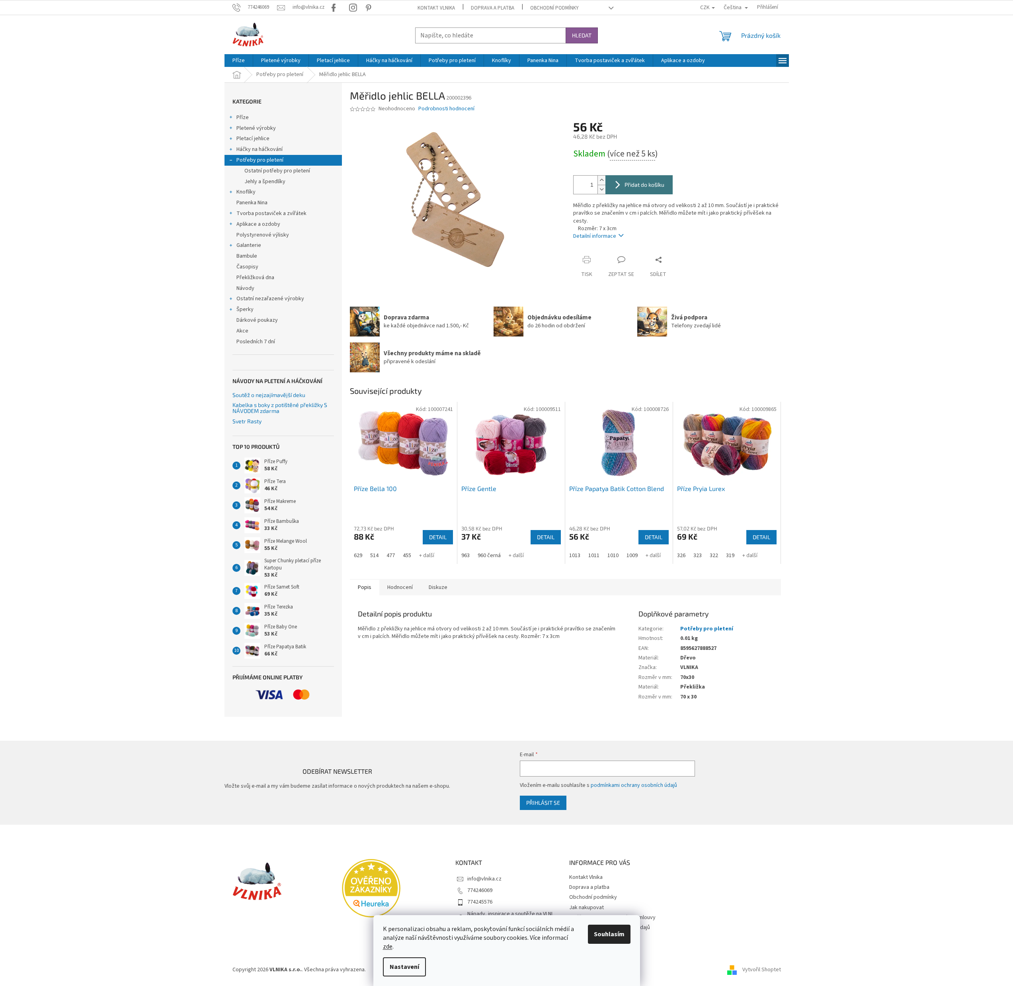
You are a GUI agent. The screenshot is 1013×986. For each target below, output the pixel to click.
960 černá (489, 556)
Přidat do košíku (644, 184)
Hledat (581, 35)
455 (407, 556)
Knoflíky (246, 192)
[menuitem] (238, 60)
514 (374, 556)
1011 (593, 556)
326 (681, 556)
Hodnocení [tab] (400, 587)
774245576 (479, 902)
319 (730, 556)
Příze (242, 117)
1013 (574, 556)
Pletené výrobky (256, 128)
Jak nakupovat (586, 908)
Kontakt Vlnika (436, 8)
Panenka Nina (251, 203)
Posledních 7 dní (255, 342)
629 (358, 556)
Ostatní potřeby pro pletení (277, 171)
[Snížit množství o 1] (601, 189)
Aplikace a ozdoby (258, 224)
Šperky (245, 309)
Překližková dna (255, 278)
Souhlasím (609, 934)
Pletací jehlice (252, 139)
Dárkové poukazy (257, 320)
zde (387, 946)
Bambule (246, 256)
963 (465, 556)
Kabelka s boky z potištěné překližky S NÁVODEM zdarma (279, 408)
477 (390, 556)
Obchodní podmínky (554, 8)
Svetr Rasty (247, 421)
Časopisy (247, 267)
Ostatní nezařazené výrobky (270, 299)
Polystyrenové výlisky (262, 235)
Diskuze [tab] (438, 587)
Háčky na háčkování (259, 149)
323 (697, 556)
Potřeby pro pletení (259, 160)
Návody (245, 288)
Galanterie (248, 245)
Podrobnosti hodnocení (446, 109)
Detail (438, 537)
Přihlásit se (543, 802)
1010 (613, 556)
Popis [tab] (364, 587)
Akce (242, 331)
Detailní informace (594, 236)
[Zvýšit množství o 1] (601, 180)
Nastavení (404, 967)
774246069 (479, 890)
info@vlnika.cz (484, 879)
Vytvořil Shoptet (761, 970)
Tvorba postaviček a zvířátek (271, 213)
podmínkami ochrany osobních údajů (634, 785)
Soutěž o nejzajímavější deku (268, 395)
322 (714, 556)
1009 (632, 556)
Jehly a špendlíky (264, 182)
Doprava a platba (492, 8)
